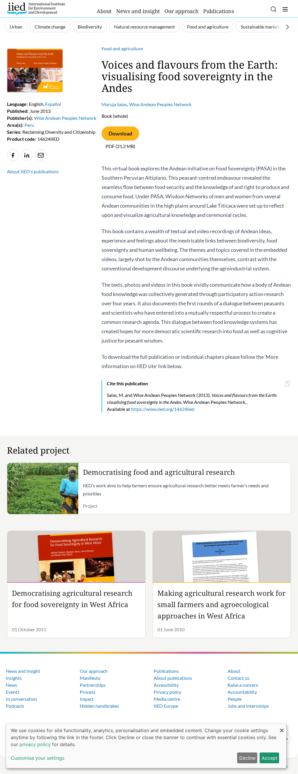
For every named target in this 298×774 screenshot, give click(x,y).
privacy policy (35, 744)
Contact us (238, 678)
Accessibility (166, 685)
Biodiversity (90, 26)
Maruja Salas (114, 104)
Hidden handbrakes (99, 706)
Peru (29, 125)
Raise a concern (243, 685)
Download (120, 133)
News (11, 685)
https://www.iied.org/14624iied (162, 409)
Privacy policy (167, 692)
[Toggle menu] (285, 9)
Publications (218, 11)
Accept (269, 758)
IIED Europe (166, 706)
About (104, 11)
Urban (16, 26)
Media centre (167, 699)
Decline (247, 758)
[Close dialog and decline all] (281, 727)
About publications (173, 678)
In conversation (21, 699)
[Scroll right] (287, 27)
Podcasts (15, 706)
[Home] (36, 8)
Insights (14, 678)
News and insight (138, 11)
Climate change (50, 26)
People (235, 699)
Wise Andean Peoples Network (160, 104)
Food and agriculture (207, 26)
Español (53, 104)
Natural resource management (144, 26)
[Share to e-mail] (41, 155)
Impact (87, 699)
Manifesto (90, 678)
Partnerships (93, 685)
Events (12, 692)
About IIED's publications (32, 171)
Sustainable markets (261, 26)
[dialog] (146, 745)
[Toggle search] (273, 9)
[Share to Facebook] (13, 155)
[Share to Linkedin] (27, 155)
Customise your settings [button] (37, 758)
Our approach (181, 11)
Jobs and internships (248, 706)
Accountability (242, 692)
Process (87, 692)
